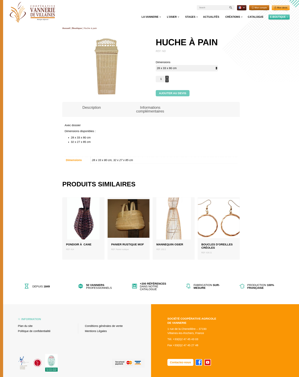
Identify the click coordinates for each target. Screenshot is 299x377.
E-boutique (278, 17)
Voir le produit (83, 225)
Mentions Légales (96, 331)
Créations (232, 17)
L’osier (172, 17)
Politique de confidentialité (34, 331)
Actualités (211, 17)
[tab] (91, 109)
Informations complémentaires (150, 109)
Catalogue (255, 17)
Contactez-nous (180, 362)
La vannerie (150, 17)
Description (91, 107)
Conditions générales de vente (104, 326)
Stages (190, 17)
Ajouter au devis (172, 93)
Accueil (66, 28)
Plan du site (25, 326)
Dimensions (163, 62)
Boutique (77, 28)
